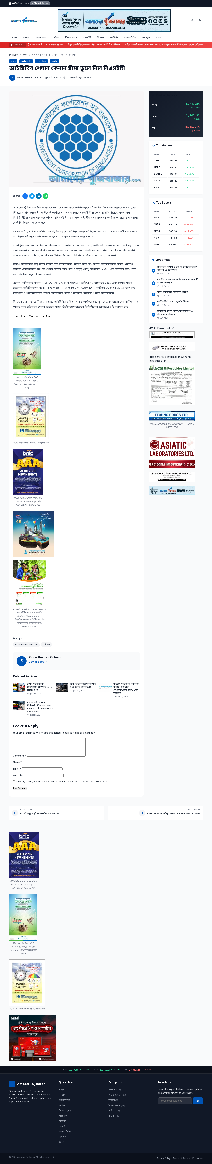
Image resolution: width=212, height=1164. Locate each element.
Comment (19, 756)
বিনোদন (101, 37)
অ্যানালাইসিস (129, 37)
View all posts (37, 662)
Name (17, 762)
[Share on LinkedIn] (39, 196)
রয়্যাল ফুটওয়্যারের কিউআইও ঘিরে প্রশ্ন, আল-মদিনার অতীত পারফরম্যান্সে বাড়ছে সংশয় (40, 707)
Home (15, 55)
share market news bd (26, 644)
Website (18, 775)
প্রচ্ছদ (14, 37)
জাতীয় (114, 1100)
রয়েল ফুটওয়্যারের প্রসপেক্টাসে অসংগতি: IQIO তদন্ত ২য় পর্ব (39, 687)
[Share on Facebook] (25, 196)
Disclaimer (197, 1158)
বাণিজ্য (56, 37)
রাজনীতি (87, 37)
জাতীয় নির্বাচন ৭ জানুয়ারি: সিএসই (173, 301)
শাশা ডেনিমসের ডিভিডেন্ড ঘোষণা (172, 292)
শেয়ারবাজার (41, 37)
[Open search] (192, 20)
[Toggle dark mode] (200, 20)
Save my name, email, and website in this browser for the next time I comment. (61, 782)
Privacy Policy (163, 1158)
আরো (158, 37)
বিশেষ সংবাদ (71, 37)
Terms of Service (181, 1158)
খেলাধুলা (146, 37)
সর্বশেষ (26, 37)
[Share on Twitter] (32, 196)
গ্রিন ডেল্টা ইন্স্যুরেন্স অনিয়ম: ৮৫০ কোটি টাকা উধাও (89, 45)
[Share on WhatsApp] (45, 196)
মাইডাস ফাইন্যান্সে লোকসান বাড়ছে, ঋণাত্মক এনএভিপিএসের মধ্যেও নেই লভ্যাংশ (161, 45)
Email (17, 769)
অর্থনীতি (114, 37)
